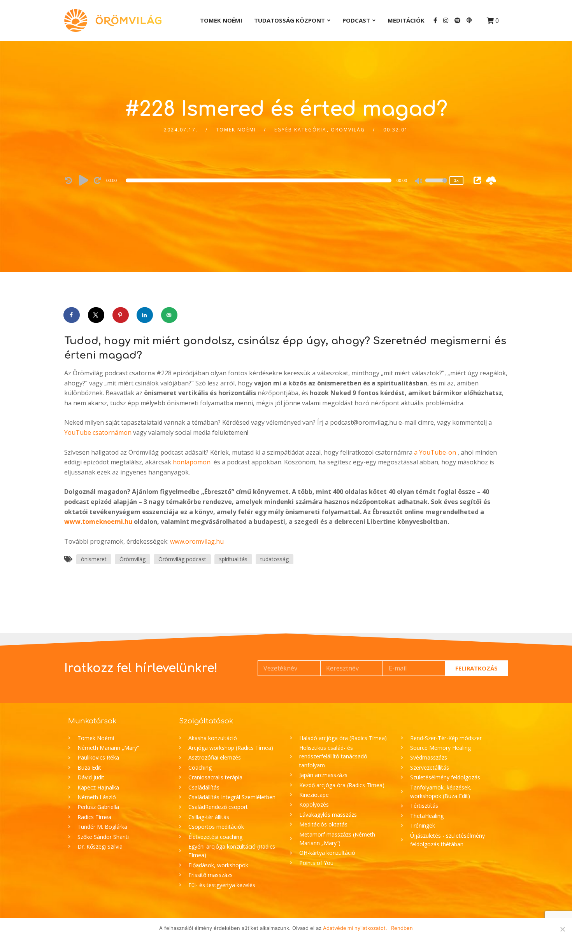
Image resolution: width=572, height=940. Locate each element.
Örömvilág (348, 129)
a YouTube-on (435, 452)
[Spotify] (457, 20)
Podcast (356, 20)
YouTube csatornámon (98, 432)
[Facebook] (435, 20)
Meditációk (406, 20)
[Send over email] (169, 315)
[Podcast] (469, 20)
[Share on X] (96, 315)
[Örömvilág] (112, 20)
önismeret (94, 559)
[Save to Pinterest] (121, 315)
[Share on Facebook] (72, 315)
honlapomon (192, 462)
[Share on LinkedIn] (145, 315)
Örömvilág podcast (182, 559)
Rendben (402, 928)
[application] (260, 180)
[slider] (436, 186)
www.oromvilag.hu (197, 541)
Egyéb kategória (300, 129)
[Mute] (419, 182)
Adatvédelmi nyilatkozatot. (355, 928)
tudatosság (274, 559)
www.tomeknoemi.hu (98, 521)
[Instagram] (445, 20)
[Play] (83, 180)
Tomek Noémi (221, 20)
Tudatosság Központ (289, 20)
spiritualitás (233, 559)
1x (456, 180)
